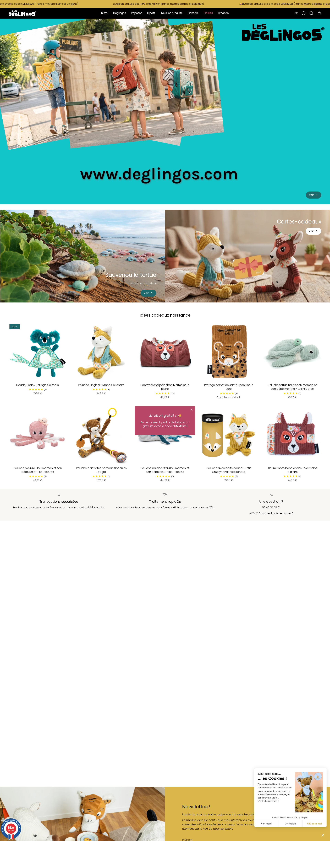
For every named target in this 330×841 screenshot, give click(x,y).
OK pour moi (314, 823)
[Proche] (191, 409)
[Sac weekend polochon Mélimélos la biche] (165, 352)
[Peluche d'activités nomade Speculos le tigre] (101, 435)
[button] (323, 835)
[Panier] (319, 13)
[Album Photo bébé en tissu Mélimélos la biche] (292, 435)
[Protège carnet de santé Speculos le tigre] (229, 352)
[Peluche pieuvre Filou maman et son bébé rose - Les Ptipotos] (38, 435)
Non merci (266, 823)
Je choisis (290, 823)
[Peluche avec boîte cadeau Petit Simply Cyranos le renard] (229, 435)
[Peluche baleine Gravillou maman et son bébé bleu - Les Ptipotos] (165, 435)
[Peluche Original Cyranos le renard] (101, 352)
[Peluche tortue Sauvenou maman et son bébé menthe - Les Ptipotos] (292, 352)
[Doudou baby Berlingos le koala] (38, 352)
